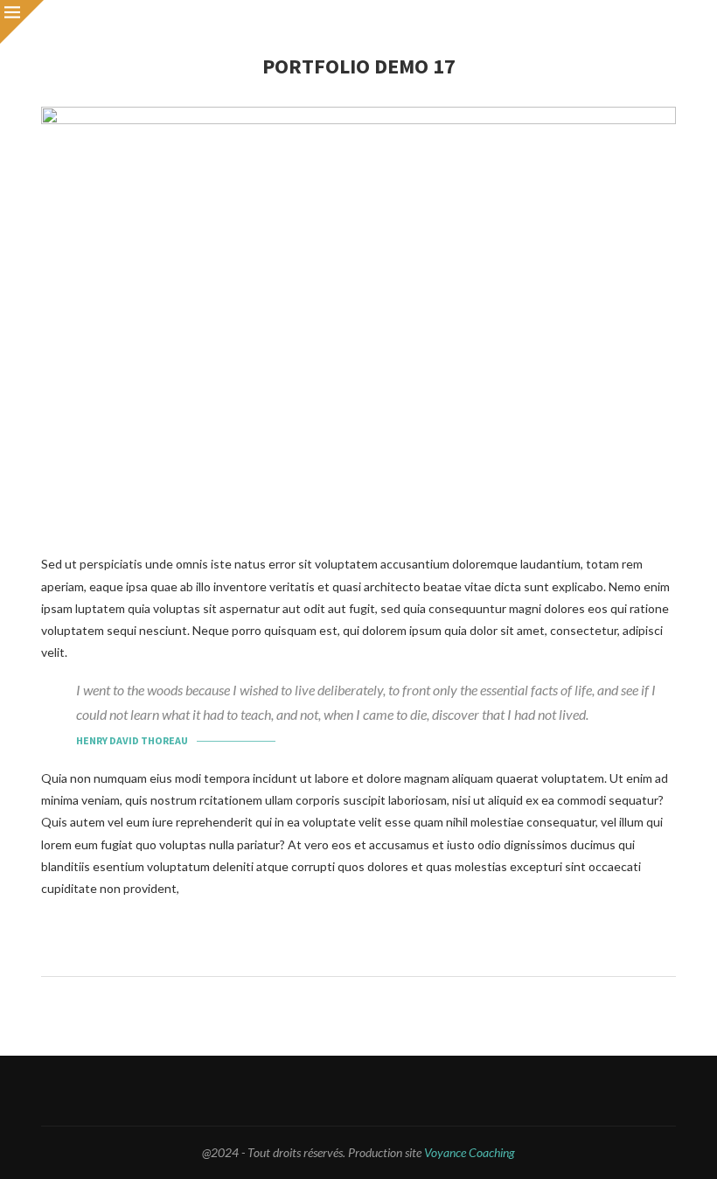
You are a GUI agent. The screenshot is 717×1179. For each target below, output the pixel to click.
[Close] (22, 22)
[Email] (359, 1090)
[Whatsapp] (397, 1090)
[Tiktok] (436, 1090)
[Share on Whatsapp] (381, 952)
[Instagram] (320, 1090)
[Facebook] (282, 1090)
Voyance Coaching (469, 1152)
